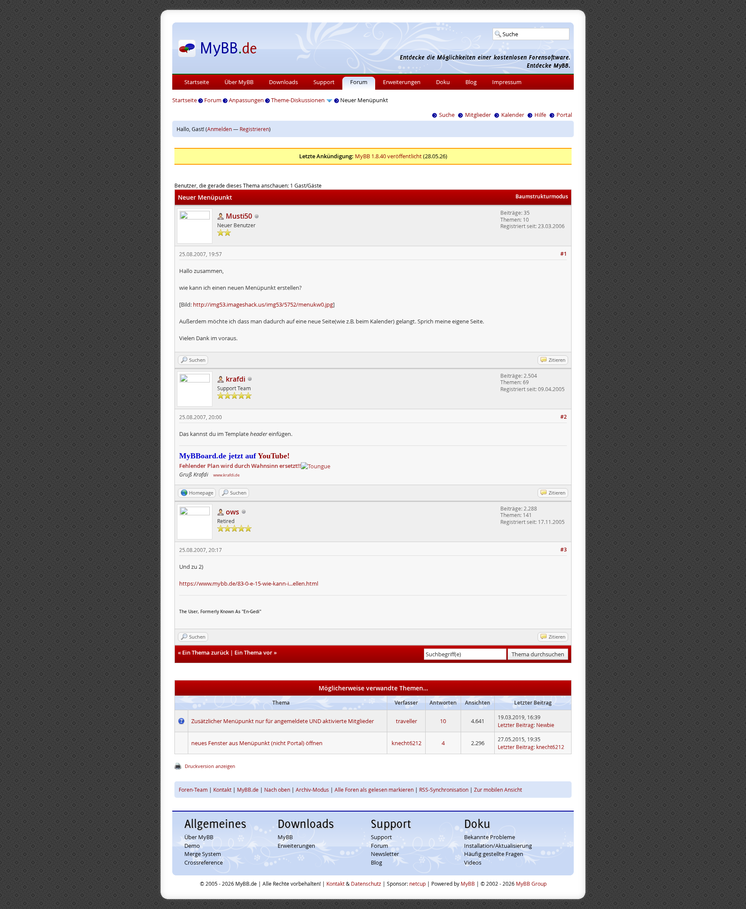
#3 (563, 549)
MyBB (285, 837)
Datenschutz (366, 883)
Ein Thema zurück (205, 652)
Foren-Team (193, 789)
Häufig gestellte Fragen (493, 854)
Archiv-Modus (312, 789)
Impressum (507, 82)
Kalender (512, 115)
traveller (406, 721)
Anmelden (219, 128)
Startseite (196, 82)
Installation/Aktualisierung (498, 845)
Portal (564, 115)
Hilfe (540, 115)
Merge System (202, 854)
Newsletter (385, 854)
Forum (358, 82)
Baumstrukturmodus (541, 196)
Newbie (545, 724)
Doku (443, 82)
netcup (417, 883)
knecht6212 (406, 743)
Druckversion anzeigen (210, 766)
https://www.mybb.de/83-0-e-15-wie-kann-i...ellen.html (248, 583)
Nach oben (277, 789)
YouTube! (273, 455)
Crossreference (203, 862)
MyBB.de (248, 789)
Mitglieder (478, 115)
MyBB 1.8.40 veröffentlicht (388, 156)
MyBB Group (531, 883)
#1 (563, 253)
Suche (447, 115)
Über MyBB (238, 82)
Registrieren (254, 128)
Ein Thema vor (253, 652)
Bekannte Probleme (489, 837)
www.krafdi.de (226, 475)
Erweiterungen (401, 82)
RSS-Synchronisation (443, 789)
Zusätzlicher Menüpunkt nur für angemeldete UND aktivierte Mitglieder (282, 721)
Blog (471, 82)
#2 (563, 416)
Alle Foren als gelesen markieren (374, 789)
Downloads (283, 82)
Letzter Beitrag (516, 724)
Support (324, 82)
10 (443, 721)
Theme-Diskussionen (298, 100)
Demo (192, 845)
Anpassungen (246, 100)
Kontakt (222, 789)
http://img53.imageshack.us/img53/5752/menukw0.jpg (263, 304)
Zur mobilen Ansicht (498, 789)
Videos (472, 862)
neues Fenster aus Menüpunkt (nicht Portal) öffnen (256, 743)
